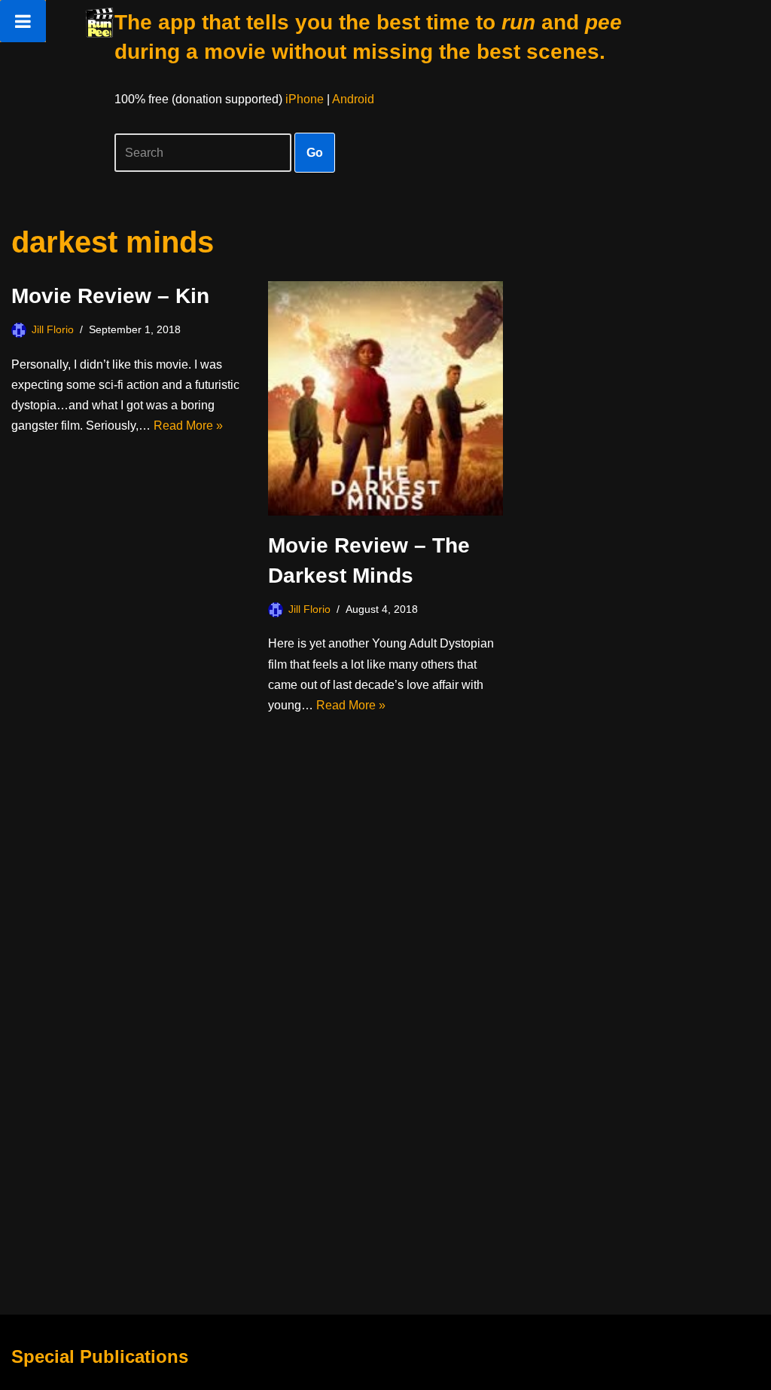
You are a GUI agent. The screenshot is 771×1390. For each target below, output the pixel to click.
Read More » (188, 425)
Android (353, 99)
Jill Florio (53, 329)
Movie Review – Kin (110, 296)
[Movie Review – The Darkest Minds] (385, 398)
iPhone (304, 99)
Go (314, 152)
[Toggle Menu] (23, 21)
